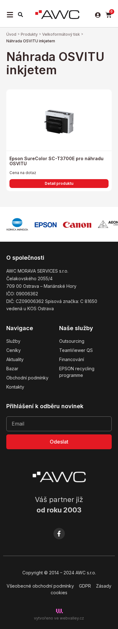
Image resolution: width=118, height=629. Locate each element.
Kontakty (15, 387)
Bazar (12, 368)
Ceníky (13, 350)
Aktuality (15, 359)
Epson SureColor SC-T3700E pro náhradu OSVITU (56, 161)
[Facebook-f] (59, 533)
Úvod (11, 34)
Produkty (29, 34)
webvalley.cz (72, 618)
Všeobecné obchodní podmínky (40, 586)
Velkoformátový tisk (61, 34)
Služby (13, 341)
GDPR (85, 586)
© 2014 (51, 572)
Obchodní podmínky (27, 377)
